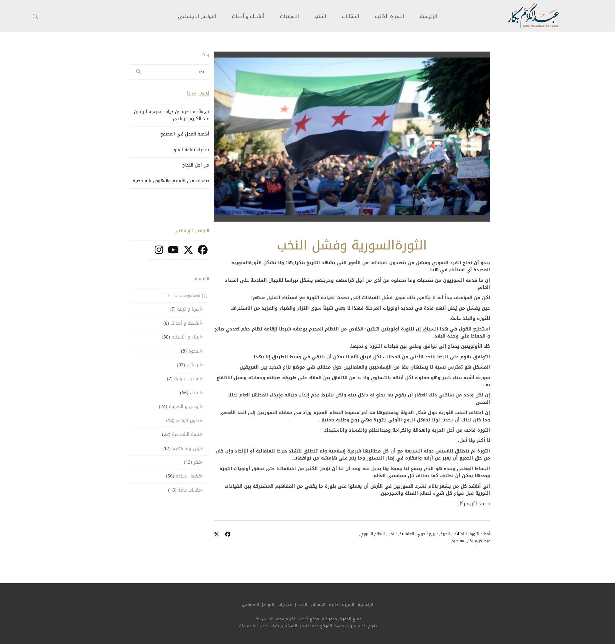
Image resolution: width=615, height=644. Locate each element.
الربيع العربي (427, 533)
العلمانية (406, 533)
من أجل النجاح (195, 165)
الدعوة (194, 351)
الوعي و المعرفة (185, 406)
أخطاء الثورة (480, 533)
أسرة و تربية (189, 309)
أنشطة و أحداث (248, 16)
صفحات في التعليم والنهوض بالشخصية (171, 180)
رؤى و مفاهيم (186, 448)
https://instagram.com (159, 253)
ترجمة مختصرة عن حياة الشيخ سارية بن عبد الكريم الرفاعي (171, 115)
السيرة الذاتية (389, 16)
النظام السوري (372, 533)
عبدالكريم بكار (471, 503)
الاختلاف (460, 533)
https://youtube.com (173, 253)
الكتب (320, 16)
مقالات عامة (189, 490)
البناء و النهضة (186, 337)
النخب (392, 533)
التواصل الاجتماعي (258, 604)
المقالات (350, 16)
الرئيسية (428, 16)
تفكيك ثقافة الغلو (191, 149)
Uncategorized (187, 295)
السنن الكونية (187, 378)
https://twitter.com (188, 253)
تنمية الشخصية (186, 434)
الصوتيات (289, 16)
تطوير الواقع (188, 420)
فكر (197, 462)
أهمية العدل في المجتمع (184, 134)
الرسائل (194, 365)
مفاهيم (457, 540)
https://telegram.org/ (150, 253)
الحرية (445, 533)
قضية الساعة (188, 476)
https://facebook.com (202, 253)
